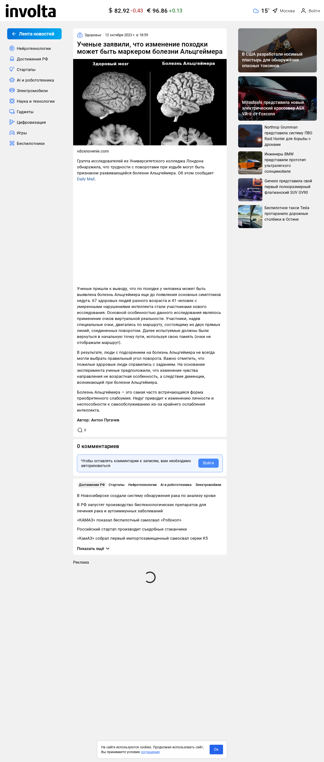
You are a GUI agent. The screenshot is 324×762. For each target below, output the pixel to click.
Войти (208, 463)
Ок (216, 749)
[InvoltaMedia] (31, 11)
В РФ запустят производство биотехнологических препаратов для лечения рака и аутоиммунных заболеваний (141, 507)
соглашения (150, 752)
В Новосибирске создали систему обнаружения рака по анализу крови (146, 495)
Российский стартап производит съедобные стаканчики (132, 529)
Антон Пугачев (105, 420)
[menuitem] (34, 48)
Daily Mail (85, 179)
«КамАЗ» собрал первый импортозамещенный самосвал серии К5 (142, 538)
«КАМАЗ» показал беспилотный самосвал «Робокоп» (129, 520)
